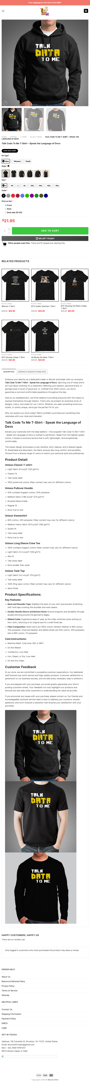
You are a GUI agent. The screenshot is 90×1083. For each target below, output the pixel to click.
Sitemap (5, 995)
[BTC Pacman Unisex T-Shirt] (15, 336)
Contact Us (7, 1009)
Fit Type (5, 155)
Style (5, 166)
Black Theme (36, 137)
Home (4, 137)
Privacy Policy (8, 986)
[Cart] (86, 11)
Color (4, 190)
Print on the (7, 201)
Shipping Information (11, 1014)
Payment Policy (9, 1018)
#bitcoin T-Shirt (8, 306)
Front (9, 205)
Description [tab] (8, 372)
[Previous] (6, 63)
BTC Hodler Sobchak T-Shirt (43, 306)
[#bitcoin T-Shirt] (15, 285)
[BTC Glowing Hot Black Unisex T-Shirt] (74, 285)
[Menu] (3, 11)
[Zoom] (4, 103)
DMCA (5, 1023)
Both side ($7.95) (14, 212)
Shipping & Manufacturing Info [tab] (32, 372)
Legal (4, 1028)
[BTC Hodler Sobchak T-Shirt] (45, 285)
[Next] (84, 63)
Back (9, 209)
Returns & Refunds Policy (13, 981)
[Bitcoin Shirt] (45, 10)
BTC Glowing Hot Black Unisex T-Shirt (74, 307)
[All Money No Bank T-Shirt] (45, 336)
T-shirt (23, 137)
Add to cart (50, 230)
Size (4, 180)
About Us (6, 977)
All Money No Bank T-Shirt (42, 357)
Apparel (13, 137)
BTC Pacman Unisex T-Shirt (13, 357)
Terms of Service (9, 990)
